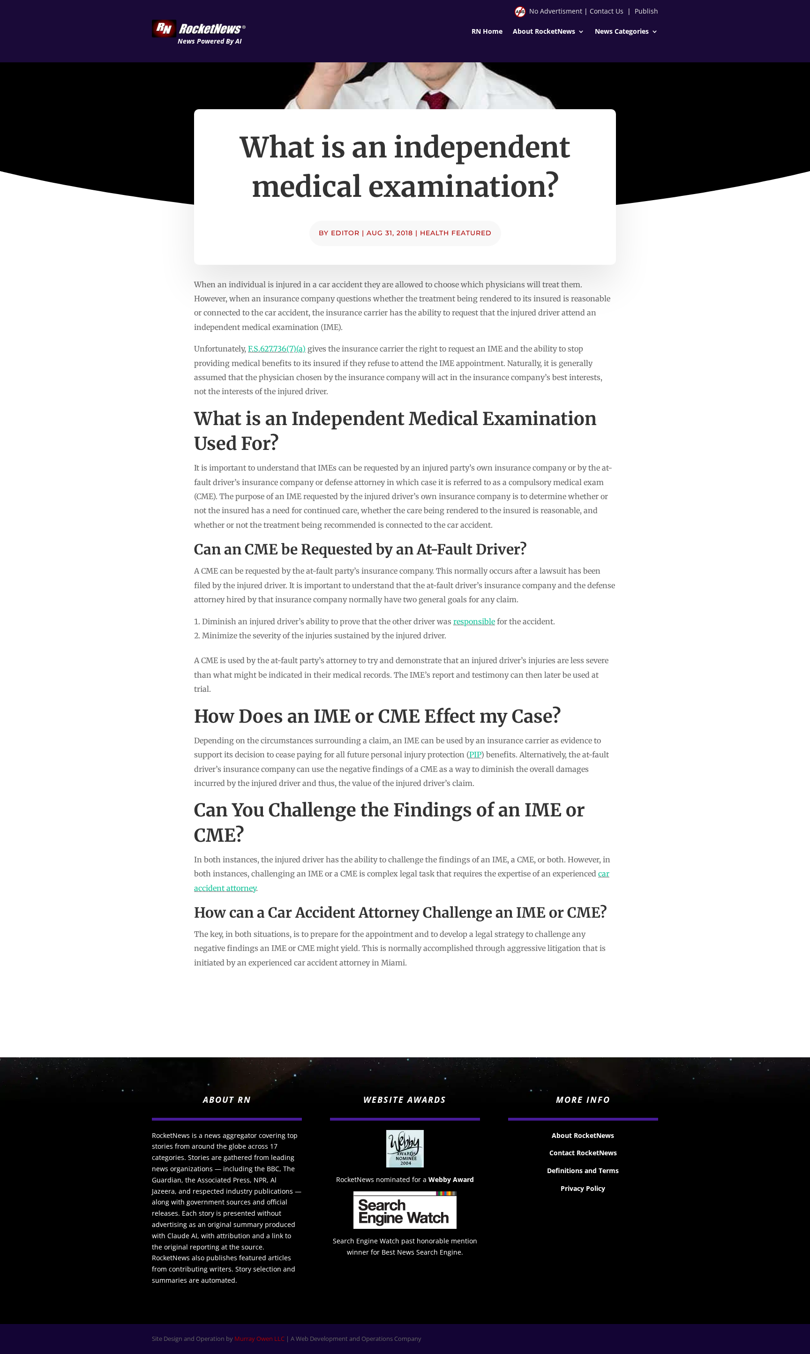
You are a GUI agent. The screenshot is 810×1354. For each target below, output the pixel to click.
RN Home (487, 32)
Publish (646, 11)
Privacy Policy (583, 1188)
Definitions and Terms (583, 1170)
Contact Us (606, 11)
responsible (474, 621)
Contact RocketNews (583, 1152)
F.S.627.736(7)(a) (277, 348)
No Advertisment (555, 11)
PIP (475, 754)
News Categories (622, 32)
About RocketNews (544, 32)
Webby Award (451, 1179)
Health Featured (456, 233)
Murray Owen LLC (259, 1338)
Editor (345, 233)
